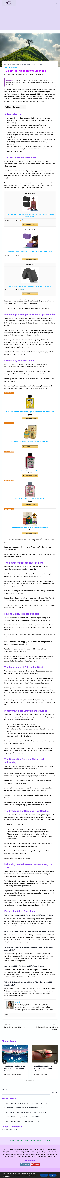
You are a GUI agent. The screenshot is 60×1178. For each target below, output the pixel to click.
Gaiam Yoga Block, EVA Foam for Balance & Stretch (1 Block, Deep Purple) (30, 251)
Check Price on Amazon (31, 224)
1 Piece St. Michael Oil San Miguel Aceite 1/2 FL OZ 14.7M (30, 498)
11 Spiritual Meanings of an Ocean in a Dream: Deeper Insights (14, 1068)
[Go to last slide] (4, 1062)
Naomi (8, 74)
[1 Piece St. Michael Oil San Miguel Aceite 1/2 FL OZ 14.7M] (30, 489)
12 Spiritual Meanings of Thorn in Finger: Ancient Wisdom (43, 1068)
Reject (52, 1175)
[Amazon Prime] (22, 220)
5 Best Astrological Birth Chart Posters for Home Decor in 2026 (26, 1103)
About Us (18, 1140)
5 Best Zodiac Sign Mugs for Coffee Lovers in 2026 (22, 1117)
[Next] (55, 1062)
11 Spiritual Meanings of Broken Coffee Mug (47, 1026)
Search (4, 1090)
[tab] (26, 1080)
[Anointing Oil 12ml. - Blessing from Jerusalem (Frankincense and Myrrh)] (30, 432)
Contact (26, 1140)
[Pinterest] (6, 1014)
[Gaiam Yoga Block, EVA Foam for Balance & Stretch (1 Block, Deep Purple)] (30, 247)
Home (12, 1140)
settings (8, 1176)
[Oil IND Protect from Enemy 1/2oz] (30, 461)
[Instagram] (8, 1014)
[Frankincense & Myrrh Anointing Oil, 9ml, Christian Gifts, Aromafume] (30, 518)
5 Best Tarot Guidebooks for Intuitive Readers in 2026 (23, 1108)
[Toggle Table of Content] (23, 107)
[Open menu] (56, 3)
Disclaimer (46, 1140)
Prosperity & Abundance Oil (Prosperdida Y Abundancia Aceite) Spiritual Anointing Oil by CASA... (30, 412)
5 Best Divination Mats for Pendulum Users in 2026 (22, 1121)
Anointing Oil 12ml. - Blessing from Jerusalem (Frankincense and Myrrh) (30, 441)
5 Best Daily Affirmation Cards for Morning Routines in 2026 (25, 1112)
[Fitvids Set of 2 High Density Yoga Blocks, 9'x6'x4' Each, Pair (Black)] (30, 282)
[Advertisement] (30, 18)
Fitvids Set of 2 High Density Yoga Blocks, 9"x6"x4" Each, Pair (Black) (30, 286)
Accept (44, 1175)
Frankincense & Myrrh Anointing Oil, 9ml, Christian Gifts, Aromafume (30, 527)
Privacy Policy (36, 1140)
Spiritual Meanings (10, 67)
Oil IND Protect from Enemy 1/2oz (30, 470)
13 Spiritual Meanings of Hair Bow (13, 1025)
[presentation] (15, 1053)
